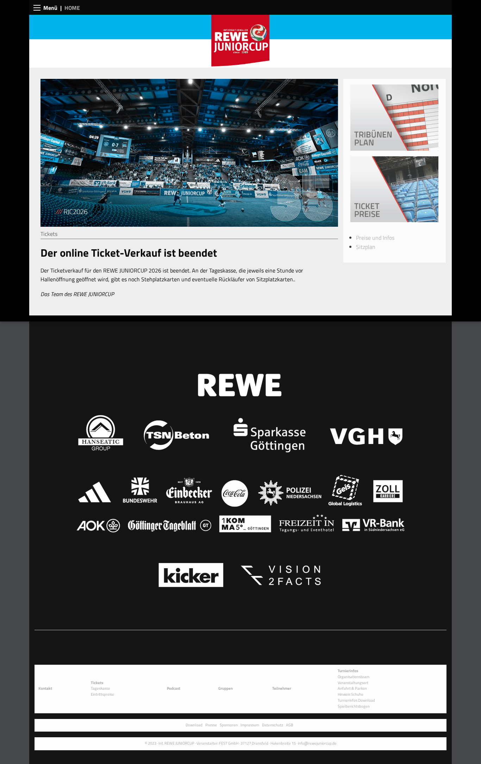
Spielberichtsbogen (354, 706)
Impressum (250, 725)
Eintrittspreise (102, 694)
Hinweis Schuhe (350, 694)
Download (194, 725)
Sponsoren (229, 725)
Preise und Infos (375, 237)
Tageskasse (100, 688)
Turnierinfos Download (356, 700)
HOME (72, 8)
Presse (211, 725)
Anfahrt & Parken (352, 688)
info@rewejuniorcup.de (317, 743)
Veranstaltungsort (353, 682)
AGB (289, 725)
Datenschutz (272, 725)
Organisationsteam (353, 677)
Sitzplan (365, 247)
